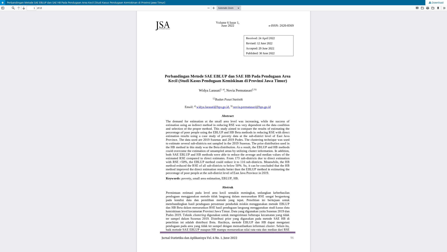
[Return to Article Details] (2, 2)
